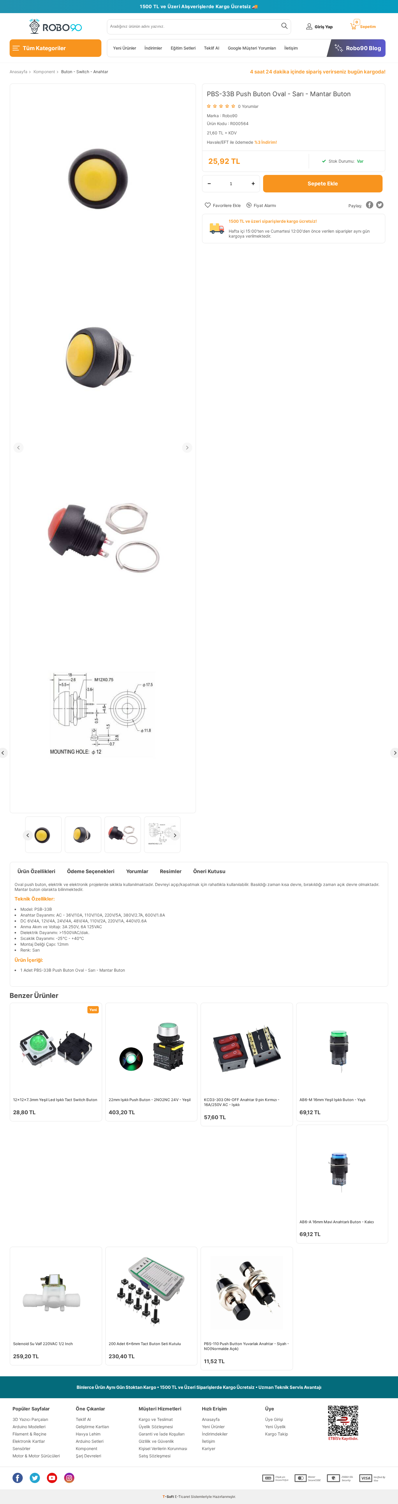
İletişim (291, 48)
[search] (283, 27)
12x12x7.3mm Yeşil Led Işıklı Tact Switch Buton (55, 1099)
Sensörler (21, 1448)
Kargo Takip (276, 1433)
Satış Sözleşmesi (154, 1455)
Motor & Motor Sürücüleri (36, 1455)
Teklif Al (211, 48)
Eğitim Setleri (183, 48)
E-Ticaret (182, 1496)
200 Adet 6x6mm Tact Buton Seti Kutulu (145, 1343)
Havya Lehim (88, 1433)
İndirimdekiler (215, 1433)
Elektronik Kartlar (29, 1441)
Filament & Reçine (29, 1433)
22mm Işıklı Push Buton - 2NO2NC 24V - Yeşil (150, 1099)
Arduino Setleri (89, 1441)
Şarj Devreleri (88, 1455)
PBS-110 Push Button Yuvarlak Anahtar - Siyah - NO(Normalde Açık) (246, 1346)
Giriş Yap (324, 26)
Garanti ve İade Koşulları (161, 1433)
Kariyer (208, 1448)
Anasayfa (211, 1419)
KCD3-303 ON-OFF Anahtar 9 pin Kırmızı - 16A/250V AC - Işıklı (241, 1102)
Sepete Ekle (323, 183)
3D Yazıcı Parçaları (30, 1419)
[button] (369, 206)
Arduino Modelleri (29, 1426)
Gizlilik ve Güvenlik (156, 1441)
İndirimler (153, 48)
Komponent (86, 1448)
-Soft (169, 1496)
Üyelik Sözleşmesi (156, 1426)
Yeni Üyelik (275, 1426)
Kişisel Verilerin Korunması (163, 1448)
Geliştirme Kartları (92, 1426)
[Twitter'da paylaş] (379, 206)
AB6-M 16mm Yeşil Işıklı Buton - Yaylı (332, 1099)
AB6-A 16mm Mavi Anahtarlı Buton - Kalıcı (337, 1221)
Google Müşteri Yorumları (252, 48)
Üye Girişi (274, 1419)
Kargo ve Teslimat (156, 1419)
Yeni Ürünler (124, 48)
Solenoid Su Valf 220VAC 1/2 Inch (43, 1343)
